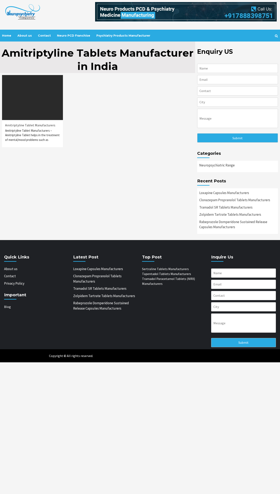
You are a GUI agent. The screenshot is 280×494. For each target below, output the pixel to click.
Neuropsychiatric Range (217, 165)
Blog (7, 307)
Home (6, 35)
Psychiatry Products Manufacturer (123, 35)
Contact (44, 35)
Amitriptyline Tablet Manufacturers (30, 125)
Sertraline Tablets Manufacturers (165, 269)
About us (24, 35)
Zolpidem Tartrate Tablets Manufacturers (230, 214)
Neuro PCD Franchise (73, 35)
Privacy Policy (14, 283)
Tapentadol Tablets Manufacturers (166, 274)
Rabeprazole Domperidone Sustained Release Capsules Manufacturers (233, 224)
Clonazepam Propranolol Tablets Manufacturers (234, 200)
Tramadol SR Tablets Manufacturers (226, 207)
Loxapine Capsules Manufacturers (224, 193)
